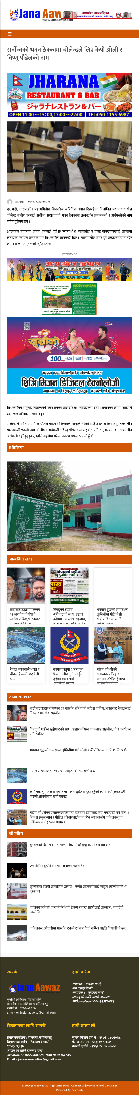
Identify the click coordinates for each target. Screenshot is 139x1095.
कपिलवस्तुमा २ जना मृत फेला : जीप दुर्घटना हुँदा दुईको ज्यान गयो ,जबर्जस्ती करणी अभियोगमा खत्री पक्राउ (69, 681)
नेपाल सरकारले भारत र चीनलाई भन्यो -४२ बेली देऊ (24, 674)
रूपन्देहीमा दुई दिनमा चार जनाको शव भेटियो (58, 866)
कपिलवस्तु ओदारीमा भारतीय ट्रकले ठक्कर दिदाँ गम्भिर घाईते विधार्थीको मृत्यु (78, 928)
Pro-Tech (77, 1090)
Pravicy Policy (94, 1085)
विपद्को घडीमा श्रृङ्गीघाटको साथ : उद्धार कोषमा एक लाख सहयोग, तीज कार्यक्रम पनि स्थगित (69, 617)
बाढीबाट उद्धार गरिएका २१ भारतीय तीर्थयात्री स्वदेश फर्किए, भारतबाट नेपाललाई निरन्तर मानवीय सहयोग (25, 619)
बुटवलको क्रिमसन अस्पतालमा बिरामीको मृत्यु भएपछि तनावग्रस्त (70, 845)
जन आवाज (19, 202)
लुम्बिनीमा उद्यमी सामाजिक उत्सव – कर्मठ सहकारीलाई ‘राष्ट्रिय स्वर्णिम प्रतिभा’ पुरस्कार (78, 889)
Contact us (78, 1085)
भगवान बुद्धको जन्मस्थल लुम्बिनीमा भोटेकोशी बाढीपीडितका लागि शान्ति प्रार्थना (112, 617)
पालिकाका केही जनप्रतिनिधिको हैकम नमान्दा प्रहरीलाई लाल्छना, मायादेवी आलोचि (76, 909)
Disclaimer (111, 1085)
